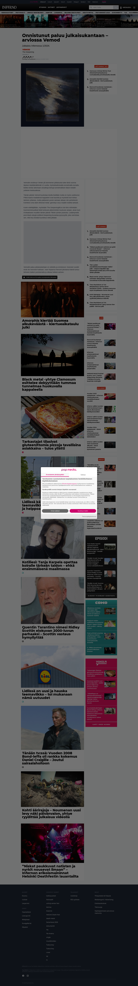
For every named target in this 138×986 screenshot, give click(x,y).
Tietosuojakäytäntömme (89, 516)
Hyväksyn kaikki (83, 511)
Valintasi (83, 475)
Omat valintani (55, 511)
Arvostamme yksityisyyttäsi (55, 474)
